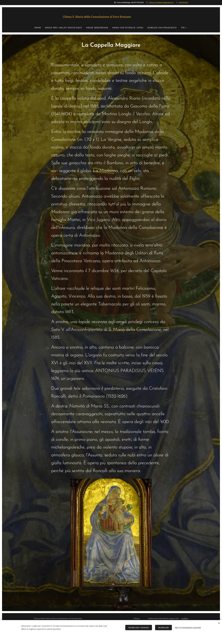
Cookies (184, 618)
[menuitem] (38, 28)
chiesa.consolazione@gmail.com (161, 2)
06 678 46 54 (183, 2)
